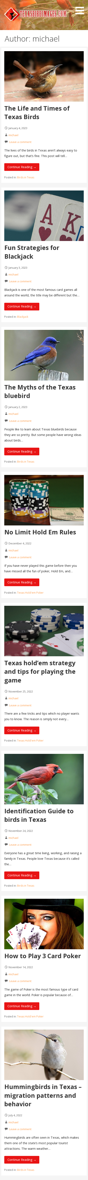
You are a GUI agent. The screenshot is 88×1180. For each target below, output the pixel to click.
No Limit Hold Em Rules (40, 532)
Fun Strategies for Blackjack (31, 251)
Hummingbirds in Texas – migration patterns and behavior (43, 1095)
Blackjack (22, 317)
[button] (81, 8)
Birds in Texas (25, 177)
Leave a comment (20, 142)
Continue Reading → (21, 167)
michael (13, 135)
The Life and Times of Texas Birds (37, 112)
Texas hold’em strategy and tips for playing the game (40, 671)
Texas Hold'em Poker (30, 592)
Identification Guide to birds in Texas (39, 815)
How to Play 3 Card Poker (42, 956)
